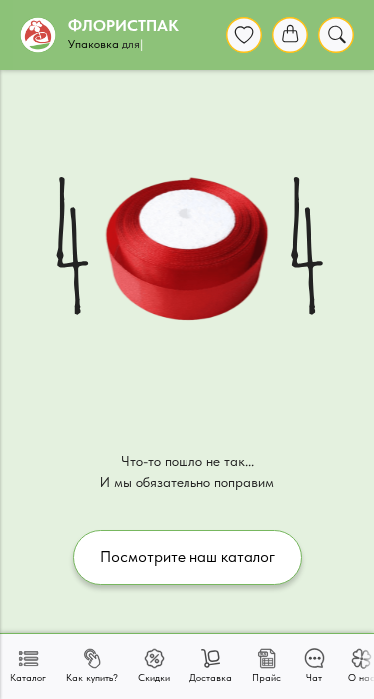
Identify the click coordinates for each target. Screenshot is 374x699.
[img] (244, 35)
